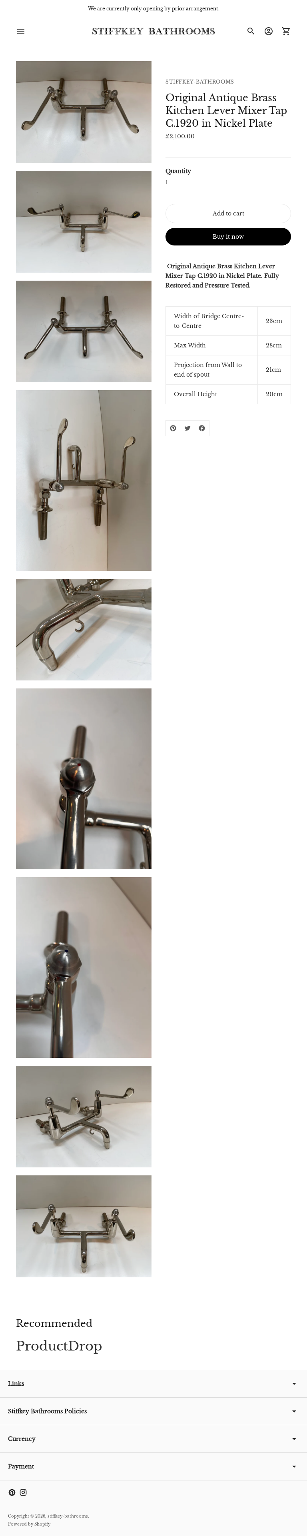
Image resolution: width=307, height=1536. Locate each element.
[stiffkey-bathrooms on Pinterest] (12, 1492)
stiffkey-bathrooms (68, 1516)
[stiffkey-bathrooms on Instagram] (23, 1492)
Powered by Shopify (29, 1524)
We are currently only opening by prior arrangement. (153, 9)
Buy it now (228, 236)
